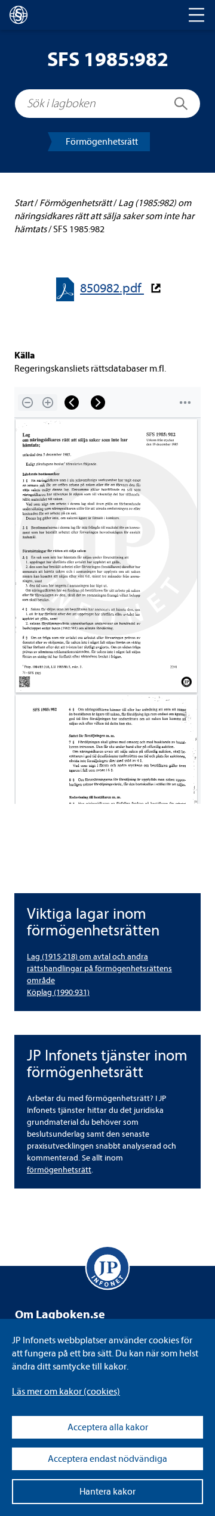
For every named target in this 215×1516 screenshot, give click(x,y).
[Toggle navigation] (196, 15)
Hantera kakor (107, 1491)
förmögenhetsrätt (59, 1170)
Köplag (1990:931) (58, 992)
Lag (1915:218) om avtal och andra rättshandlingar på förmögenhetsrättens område (99, 968)
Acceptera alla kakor (107, 1427)
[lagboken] (18, 15)
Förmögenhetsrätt (102, 141)
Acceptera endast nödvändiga (107, 1458)
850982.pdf (112, 288)
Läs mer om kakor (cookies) (66, 1391)
